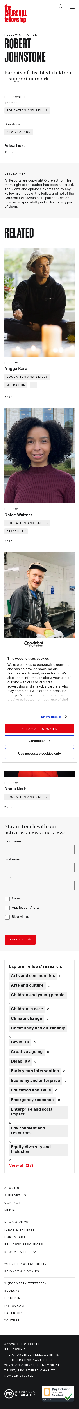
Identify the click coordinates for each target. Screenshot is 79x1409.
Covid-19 (20, 1042)
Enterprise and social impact (32, 1112)
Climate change (26, 1019)
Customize (37, 741)
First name (13, 841)
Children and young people (38, 995)
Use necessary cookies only (39, 753)
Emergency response (32, 1100)
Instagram (14, 1305)
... (34, 385)
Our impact (15, 1237)
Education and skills (27, 110)
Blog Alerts (20, 916)
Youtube (12, 1320)
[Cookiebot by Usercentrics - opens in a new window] (24, 644)
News (16, 898)
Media (9, 1210)
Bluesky (12, 1291)
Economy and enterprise (35, 1081)
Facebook (13, 1313)
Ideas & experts (19, 1229)
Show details (51, 717)
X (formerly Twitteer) (25, 1283)
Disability (16, 531)
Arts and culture (27, 985)
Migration (16, 385)
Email (9, 877)
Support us (15, 1195)
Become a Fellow (20, 1252)
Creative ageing (27, 1052)
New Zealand (19, 132)
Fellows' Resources (23, 1244)
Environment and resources (28, 1130)
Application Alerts (26, 907)
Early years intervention (35, 1071)
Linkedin (12, 1298)
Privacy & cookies (22, 1271)
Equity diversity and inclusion (31, 1149)
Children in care (27, 1009)
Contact (12, 1203)
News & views (17, 1222)
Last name (13, 859)
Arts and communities (33, 976)
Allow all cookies (40, 729)
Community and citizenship (38, 1028)
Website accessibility (25, 1264)
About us (13, 1188)
